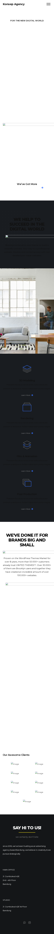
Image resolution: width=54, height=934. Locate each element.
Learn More (25, 395)
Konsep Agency (14, 4)
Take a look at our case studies (25, 187)
